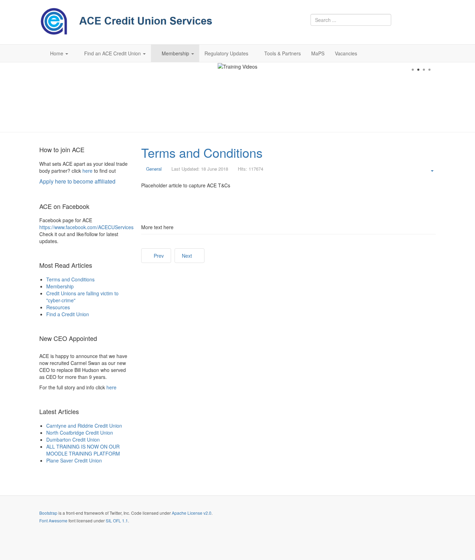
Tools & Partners (282, 53)
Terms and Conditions (202, 152)
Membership (176, 53)
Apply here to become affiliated (77, 181)
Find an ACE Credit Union (113, 53)
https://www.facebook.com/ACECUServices (86, 227)
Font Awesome (53, 520)
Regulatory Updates (226, 53)
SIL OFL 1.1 (117, 520)
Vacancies (346, 53)
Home (57, 53)
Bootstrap (48, 513)
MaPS (317, 53)
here (87, 170)
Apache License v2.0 (191, 513)
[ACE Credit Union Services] (126, 21)
